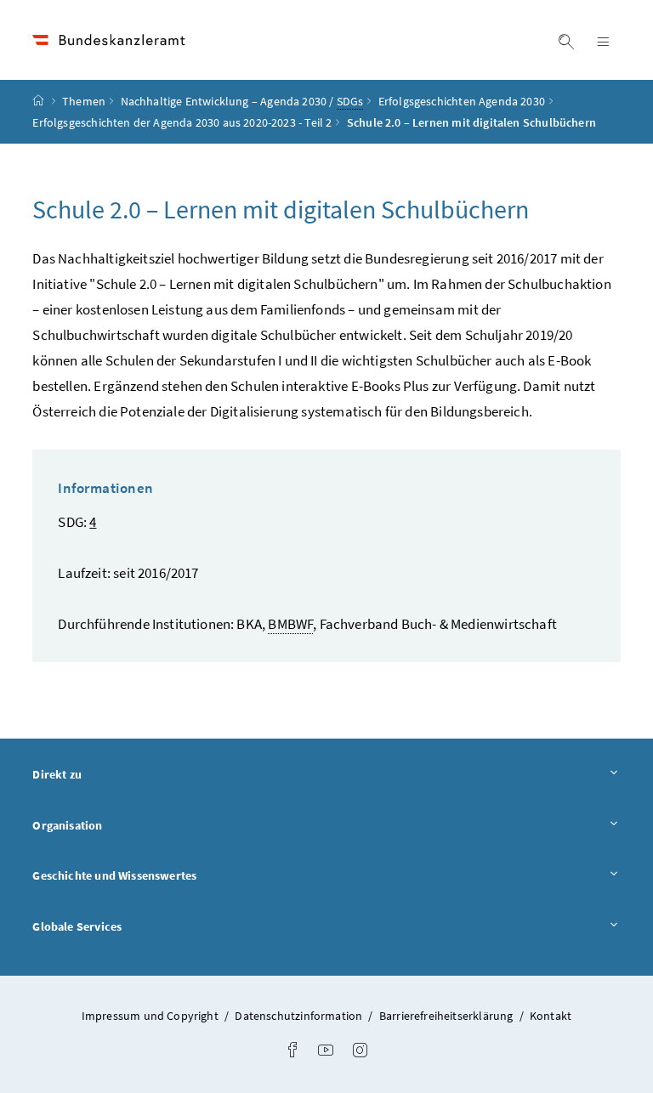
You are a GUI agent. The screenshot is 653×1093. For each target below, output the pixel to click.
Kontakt (550, 1015)
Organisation (114, 825)
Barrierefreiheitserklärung (447, 1015)
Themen (83, 101)
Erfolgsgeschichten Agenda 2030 (461, 101)
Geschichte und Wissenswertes (161, 875)
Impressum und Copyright (151, 1015)
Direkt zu (104, 774)
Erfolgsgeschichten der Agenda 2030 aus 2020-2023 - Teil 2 (182, 122)
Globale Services (124, 926)
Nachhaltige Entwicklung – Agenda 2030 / (242, 101)
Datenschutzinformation (300, 1015)
